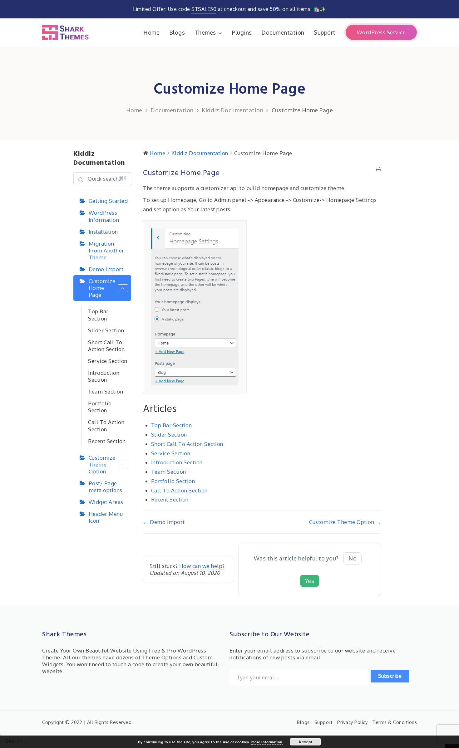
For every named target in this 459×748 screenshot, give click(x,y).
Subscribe (390, 676)
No (352, 558)
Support (325, 32)
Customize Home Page (102, 288)
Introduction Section (103, 376)
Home (151, 32)
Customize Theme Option (102, 464)
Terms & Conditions (394, 722)
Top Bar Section (98, 314)
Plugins (242, 32)
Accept (305, 742)
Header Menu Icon (106, 517)
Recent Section (107, 441)
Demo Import (106, 269)
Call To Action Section (106, 425)
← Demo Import (164, 522)
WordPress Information (104, 216)
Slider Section (106, 330)
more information (267, 742)
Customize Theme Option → (345, 522)
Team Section (105, 391)
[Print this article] (378, 169)
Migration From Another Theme (106, 250)
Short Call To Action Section (106, 345)
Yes (309, 580)
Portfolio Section (100, 406)
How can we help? (202, 566)
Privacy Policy (352, 722)
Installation (103, 231)
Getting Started (108, 201)
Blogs (177, 32)
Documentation (282, 32)
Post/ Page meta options (105, 486)
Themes (205, 32)
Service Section (107, 361)
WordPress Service (381, 32)
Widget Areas (106, 502)
